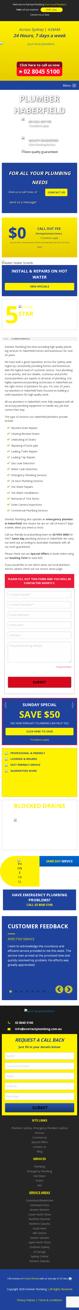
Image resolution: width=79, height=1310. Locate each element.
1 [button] (10, 991)
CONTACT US (56, 192)
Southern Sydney (40, 1247)
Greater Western (39, 1209)
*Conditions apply (39, 739)
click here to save (39, 731)
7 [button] (43, 991)
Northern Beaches (40, 1219)
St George (40, 1251)
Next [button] (67, 988)
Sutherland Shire (39, 1205)
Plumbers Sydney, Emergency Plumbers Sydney (39, 1128)
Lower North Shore (39, 1214)
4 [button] (27, 991)
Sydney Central (39, 1256)
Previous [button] (58, 988)
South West (39, 1228)
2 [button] (16, 991)
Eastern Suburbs (39, 1237)
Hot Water (39, 1176)
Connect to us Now (39, 14)
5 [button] (32, 991)
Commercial (39, 1137)
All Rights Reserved (61, 1289)
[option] (39, 953)
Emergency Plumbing (39, 1171)
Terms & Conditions (50, 1300)
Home (5, 339)
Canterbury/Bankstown (39, 1200)
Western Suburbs (39, 1261)
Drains (39, 1180)
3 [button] (21, 991)
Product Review (31, 1278)
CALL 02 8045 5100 (39, 905)
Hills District (39, 1233)
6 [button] (38, 991)
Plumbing (39, 1166)
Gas (39, 1185)
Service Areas (39, 1193)
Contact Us (39, 1147)
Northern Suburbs (39, 1223)
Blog (39, 1151)
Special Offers (39, 1142)
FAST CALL (51, 9)
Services (39, 1132)
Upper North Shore (39, 1242)
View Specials (39, 286)
